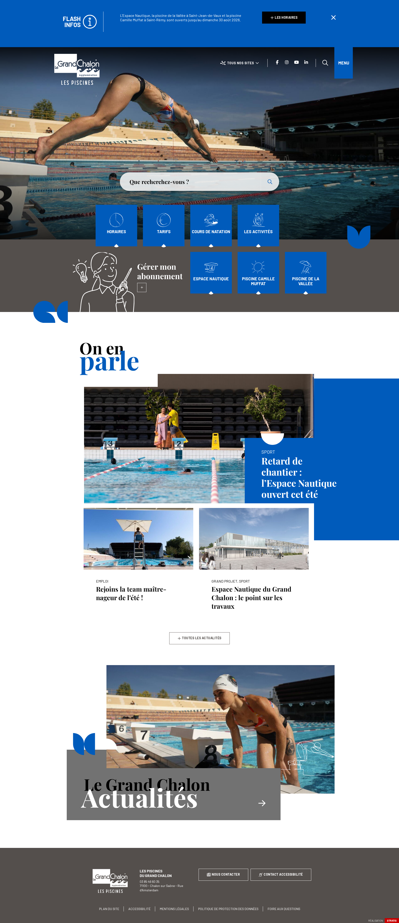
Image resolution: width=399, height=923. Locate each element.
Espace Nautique (211, 278)
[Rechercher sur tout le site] (270, 181)
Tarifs (164, 231)
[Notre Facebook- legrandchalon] (277, 62)
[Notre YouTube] (296, 62)
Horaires (116, 231)
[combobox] (190, 181)
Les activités (258, 231)
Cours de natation (211, 231)
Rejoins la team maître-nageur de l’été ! (131, 593)
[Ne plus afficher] (333, 17)
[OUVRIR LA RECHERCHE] (325, 62)
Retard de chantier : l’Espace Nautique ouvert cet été (299, 477)
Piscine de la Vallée (305, 281)
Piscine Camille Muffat (258, 281)
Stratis (392, 920)
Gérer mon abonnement (160, 271)
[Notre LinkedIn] (306, 62)
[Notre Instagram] (286, 62)
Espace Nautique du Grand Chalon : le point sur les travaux (251, 597)
